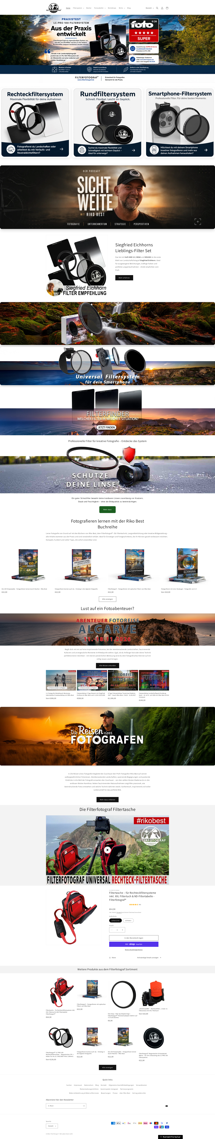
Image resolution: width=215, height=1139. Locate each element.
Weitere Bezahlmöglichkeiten (134, 949)
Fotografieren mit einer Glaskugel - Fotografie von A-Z (179, 589)
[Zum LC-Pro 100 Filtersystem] (107, 49)
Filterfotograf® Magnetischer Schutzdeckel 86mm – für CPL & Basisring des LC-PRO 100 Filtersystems (153, 1055)
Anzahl (111, 925)
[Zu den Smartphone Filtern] (107, 197)
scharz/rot (115, 920)
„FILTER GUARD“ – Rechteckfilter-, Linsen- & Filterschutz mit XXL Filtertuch (153, 1010)
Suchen (69, 1085)
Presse (115, 1093)
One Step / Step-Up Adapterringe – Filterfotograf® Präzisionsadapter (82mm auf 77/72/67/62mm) (122, 1016)
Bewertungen (106, 1093)
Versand (119, 912)
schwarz (128, 920)
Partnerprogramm (126, 1089)
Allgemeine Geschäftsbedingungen (121, 1085)
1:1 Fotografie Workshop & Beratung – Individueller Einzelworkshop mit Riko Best (60, 694)
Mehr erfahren (124, 278)
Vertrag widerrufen (139, 1093)
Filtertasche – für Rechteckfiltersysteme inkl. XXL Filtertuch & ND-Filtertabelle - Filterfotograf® (60, 1012)
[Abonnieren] (83, 1106)
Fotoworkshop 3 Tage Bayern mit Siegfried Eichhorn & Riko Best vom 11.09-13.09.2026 (91, 694)
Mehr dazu (107, 509)
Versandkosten (141, 1085)
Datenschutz (88, 1085)
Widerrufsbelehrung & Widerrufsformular (84, 1093)
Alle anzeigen (107, 599)
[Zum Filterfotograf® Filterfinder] (107, 411)
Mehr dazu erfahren (107, 800)
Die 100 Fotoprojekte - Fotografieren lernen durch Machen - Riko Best (24, 589)
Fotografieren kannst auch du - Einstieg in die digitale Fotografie (76, 589)
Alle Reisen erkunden (107, 665)
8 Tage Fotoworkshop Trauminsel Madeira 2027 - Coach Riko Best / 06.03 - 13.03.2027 (122, 694)
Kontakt (104, 1085)
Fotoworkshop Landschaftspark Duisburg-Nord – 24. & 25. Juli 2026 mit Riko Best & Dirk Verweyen (154, 695)
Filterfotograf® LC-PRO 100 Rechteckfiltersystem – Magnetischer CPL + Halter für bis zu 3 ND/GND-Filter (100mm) (60, 1054)
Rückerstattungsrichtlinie (89, 1089)
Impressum (78, 1085)
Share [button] (114, 958)
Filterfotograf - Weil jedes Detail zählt (62, 1134)
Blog (97, 1085)
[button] (78, 8)
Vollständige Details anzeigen (148, 958)
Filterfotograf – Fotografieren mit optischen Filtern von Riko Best (129, 589)
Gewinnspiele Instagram (109, 1089)
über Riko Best (125, 1093)
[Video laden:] (107, 850)
